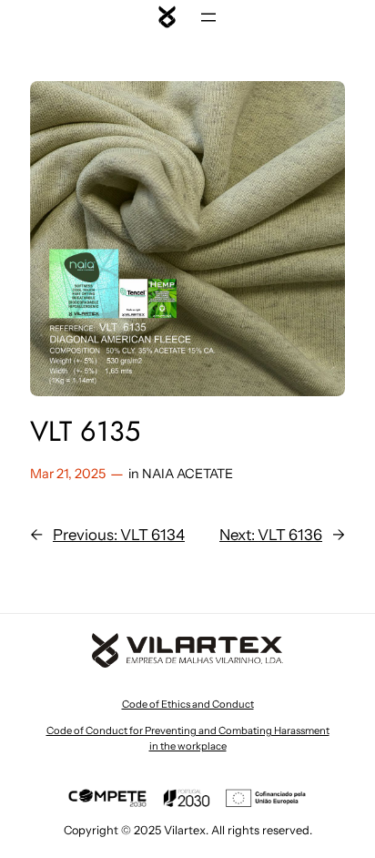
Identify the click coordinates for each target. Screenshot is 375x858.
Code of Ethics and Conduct (188, 704)
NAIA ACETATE (187, 473)
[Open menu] (208, 17)
